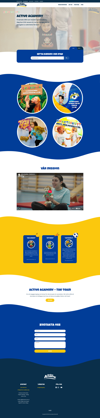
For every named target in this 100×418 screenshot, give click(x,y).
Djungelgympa (25, 1)
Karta (79, 48)
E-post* (36, 338)
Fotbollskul (36, 1)
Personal (76, 4)
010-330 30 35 (23, 387)
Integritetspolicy (41, 387)
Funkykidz (41, 1)
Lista (73, 48)
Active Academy (19, 1)
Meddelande (37, 342)
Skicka (50, 351)
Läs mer (50, 300)
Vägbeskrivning (62, 4)
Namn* (36, 334)
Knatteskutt (31, 1)
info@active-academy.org (23, 389)
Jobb (82, 4)
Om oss (70, 4)
